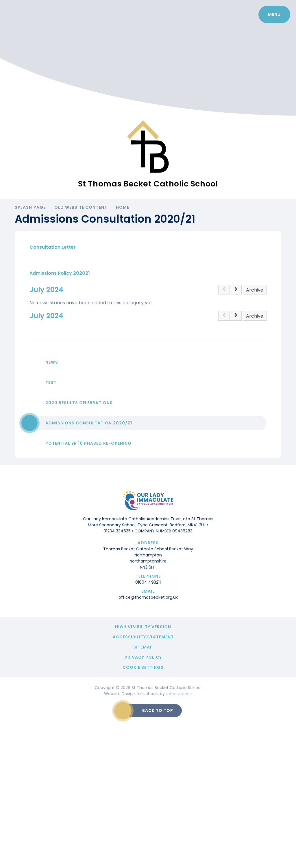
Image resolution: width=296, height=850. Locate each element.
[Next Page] (235, 290)
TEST (50, 382)
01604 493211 (148, 582)
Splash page (30, 207)
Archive (254, 290)
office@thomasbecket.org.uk (148, 597)
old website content (80, 207)
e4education (179, 694)
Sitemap (143, 647)
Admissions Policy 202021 (59, 273)
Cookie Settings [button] (143, 667)
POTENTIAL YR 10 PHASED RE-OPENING (88, 443)
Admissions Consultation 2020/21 (88, 423)
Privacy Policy (143, 657)
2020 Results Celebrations (79, 403)
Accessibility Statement (143, 637)
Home (122, 207)
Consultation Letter (52, 247)
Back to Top (157, 710)
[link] (224, 290)
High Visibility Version (143, 627)
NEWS (51, 362)
